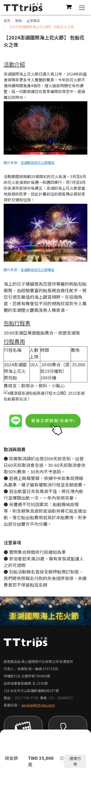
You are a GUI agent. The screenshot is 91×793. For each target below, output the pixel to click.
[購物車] (69, 7)
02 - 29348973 (61, 697)
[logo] (23, 7)
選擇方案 (75, 761)
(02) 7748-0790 (27, 697)
